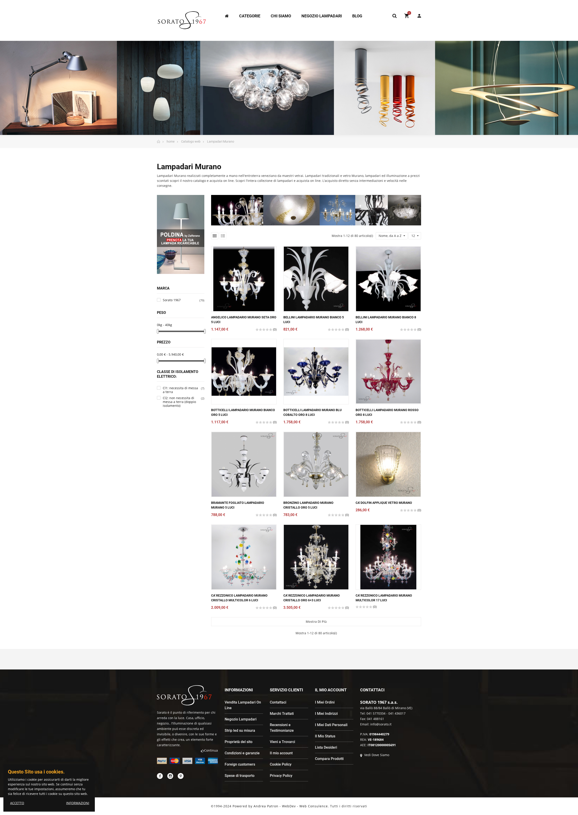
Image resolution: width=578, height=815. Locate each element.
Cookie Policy (280, 764)
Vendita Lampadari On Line (243, 705)
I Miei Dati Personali (331, 725)
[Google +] (181, 776)
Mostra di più (316, 621)
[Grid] (214, 235)
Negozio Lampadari (240, 719)
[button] (172, 277)
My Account (417, 16)
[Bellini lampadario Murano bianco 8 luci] (388, 279)
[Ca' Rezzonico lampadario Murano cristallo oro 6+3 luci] (316, 557)
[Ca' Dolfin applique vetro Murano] (388, 464)
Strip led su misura (240, 730)
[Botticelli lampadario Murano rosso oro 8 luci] (388, 371)
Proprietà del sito (238, 742)
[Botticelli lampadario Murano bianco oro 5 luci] (244, 371)
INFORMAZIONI (77, 803)
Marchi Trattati (282, 713)
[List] (222, 235)
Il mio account (281, 753)
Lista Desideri (326, 747)
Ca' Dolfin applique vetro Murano (384, 503)
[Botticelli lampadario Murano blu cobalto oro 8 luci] (316, 371)
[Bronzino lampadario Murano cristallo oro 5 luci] (316, 464)
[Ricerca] (394, 16)
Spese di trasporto (239, 775)
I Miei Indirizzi (326, 713)
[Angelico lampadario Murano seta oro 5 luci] (244, 279)
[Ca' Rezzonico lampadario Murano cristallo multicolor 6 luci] (244, 557)
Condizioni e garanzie (242, 753)
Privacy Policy (281, 775)
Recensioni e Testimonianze (282, 728)
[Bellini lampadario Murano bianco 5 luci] (316, 279)
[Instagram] (170, 776)
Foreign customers (240, 764)
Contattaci (278, 702)
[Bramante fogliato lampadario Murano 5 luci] (244, 464)
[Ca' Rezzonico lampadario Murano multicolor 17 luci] (388, 557)
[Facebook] (160, 776)
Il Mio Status (325, 736)
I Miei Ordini (325, 702)
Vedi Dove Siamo (376, 755)
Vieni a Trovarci (282, 742)
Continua (211, 750)
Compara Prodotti (329, 759)
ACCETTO (17, 803)
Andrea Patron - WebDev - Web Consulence (291, 806)
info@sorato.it (381, 724)
